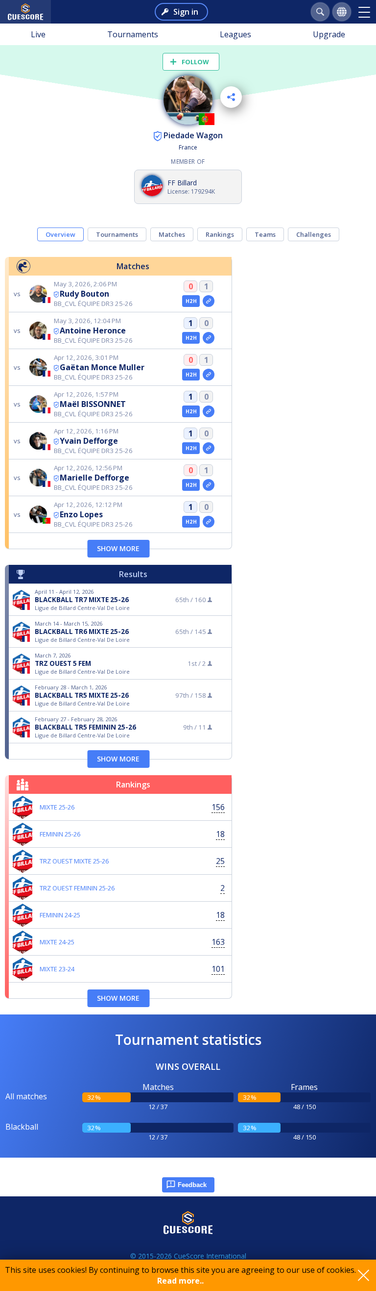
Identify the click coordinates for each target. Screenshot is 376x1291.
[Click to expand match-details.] (208, 301)
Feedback (192, 1185)
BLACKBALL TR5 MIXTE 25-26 (82, 695)
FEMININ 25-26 (60, 834)
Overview (60, 234)
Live (38, 34)
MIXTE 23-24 (57, 968)
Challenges (313, 234)
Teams (265, 234)
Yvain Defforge (89, 440)
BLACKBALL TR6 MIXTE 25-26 (82, 631)
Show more (118, 548)
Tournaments (132, 34)
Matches (172, 234)
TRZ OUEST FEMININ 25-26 (77, 888)
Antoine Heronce (93, 330)
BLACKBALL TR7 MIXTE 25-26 (82, 599)
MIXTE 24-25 (57, 941)
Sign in (185, 11)
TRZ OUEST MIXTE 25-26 (74, 861)
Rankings (220, 234)
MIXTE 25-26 (57, 807)
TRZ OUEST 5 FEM (63, 663)
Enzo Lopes (81, 514)
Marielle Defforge (94, 477)
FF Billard (182, 182)
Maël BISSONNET (93, 404)
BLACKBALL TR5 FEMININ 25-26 (85, 727)
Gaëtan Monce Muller (102, 367)
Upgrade (329, 34)
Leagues (235, 34)
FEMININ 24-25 (60, 915)
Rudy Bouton (84, 293)
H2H (191, 301)
